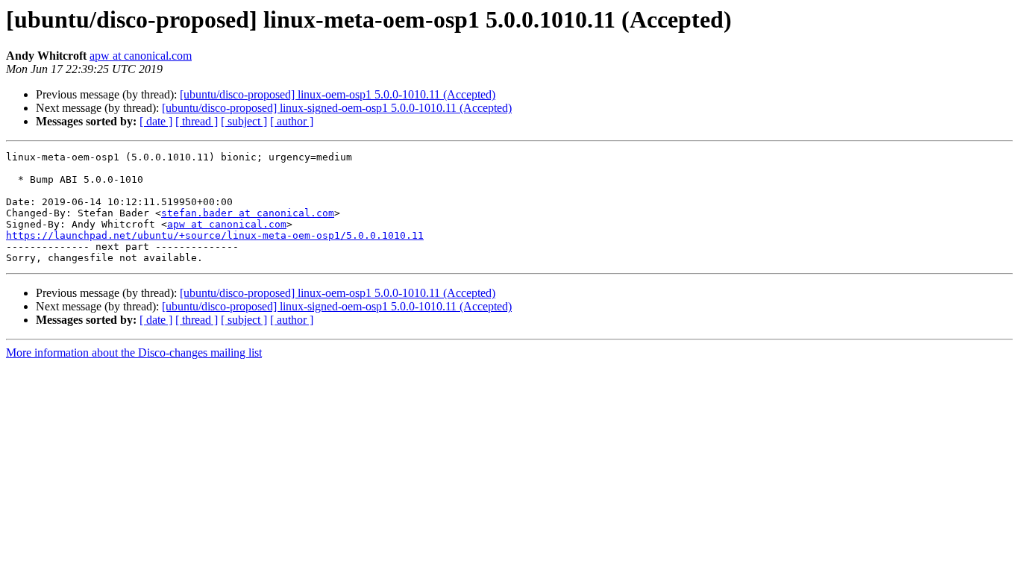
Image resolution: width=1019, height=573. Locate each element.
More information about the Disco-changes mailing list (134, 352)
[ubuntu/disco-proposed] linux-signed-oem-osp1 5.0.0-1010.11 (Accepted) (337, 107)
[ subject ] (244, 121)
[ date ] (155, 121)
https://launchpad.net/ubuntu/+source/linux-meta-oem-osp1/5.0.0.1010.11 (215, 235)
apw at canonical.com (141, 55)
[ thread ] (196, 121)
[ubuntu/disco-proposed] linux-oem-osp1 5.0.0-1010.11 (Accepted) (337, 94)
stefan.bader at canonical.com (247, 213)
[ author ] (291, 121)
